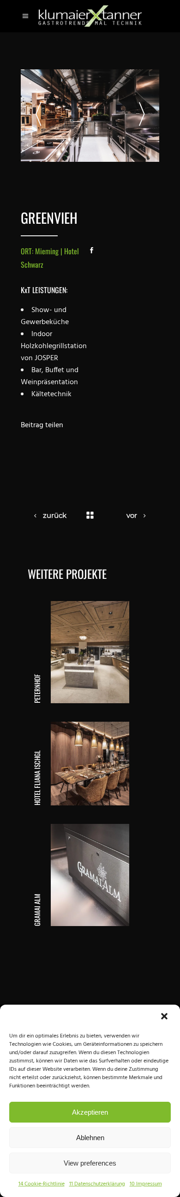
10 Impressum (146, 1184)
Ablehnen (90, 1138)
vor (131, 515)
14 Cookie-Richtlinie (41, 1184)
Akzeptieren (90, 1112)
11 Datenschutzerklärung (97, 1184)
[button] (165, 1017)
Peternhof (37, 688)
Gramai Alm (37, 910)
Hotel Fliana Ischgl (37, 777)
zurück (54, 515)
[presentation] (38, 115)
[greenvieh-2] (90, 115)
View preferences (90, 1163)
